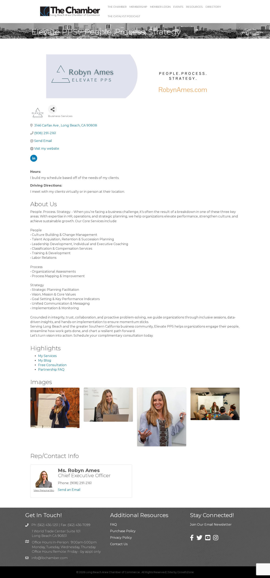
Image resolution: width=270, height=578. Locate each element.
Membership (138, 6)
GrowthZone (185, 572)
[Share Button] (52, 109)
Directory (213, 6)
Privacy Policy (121, 537)
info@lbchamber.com (49, 558)
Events (178, 6)
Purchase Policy (123, 531)
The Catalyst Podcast (124, 16)
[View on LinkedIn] (33, 160)
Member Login (160, 6)
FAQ (113, 524)
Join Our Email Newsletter (211, 524)
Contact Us (118, 544)
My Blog (44, 360)
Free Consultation (52, 365)
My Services (47, 356)
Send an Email (69, 490)
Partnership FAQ (51, 369)
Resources (194, 6)
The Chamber (117, 6)
